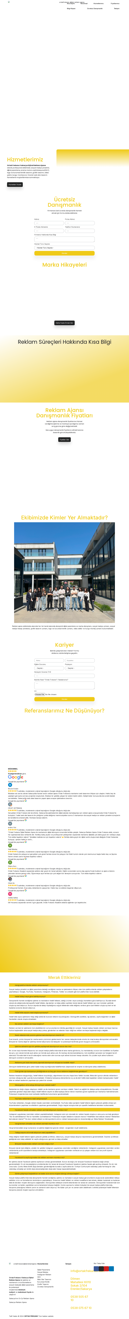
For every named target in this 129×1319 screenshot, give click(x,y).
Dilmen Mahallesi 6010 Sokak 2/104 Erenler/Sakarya (81, 1284)
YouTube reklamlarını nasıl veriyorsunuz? (31, 1099)
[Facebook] (96, 1268)
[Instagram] (101, 1268)
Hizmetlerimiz (99, 3)
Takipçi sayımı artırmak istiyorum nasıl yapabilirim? (35, 1132)
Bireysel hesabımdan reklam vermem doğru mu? (34, 1144)
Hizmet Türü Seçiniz (42, 244)
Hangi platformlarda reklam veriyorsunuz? (31, 985)
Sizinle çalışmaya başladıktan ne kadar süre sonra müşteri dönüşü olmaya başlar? (47, 1174)
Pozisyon (68, 664)
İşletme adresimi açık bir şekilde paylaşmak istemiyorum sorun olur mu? (43, 1046)
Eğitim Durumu (40, 664)
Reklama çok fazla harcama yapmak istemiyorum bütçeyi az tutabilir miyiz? (45, 1062)
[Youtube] (106, 1268)
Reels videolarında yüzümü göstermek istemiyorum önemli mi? (39, 1035)
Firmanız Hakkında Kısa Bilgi (45, 235)
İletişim (116, 8)
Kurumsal (84, 3)
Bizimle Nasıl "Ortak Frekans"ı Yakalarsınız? (51, 680)
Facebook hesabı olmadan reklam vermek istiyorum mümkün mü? (41, 1110)
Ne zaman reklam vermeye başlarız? (29, 1024)
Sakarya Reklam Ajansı (18, 1302)
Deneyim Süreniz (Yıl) (42, 672)
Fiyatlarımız (115, 3)
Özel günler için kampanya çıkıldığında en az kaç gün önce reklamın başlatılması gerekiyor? (51, 1071)
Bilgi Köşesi (71, 8)
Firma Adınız (70, 219)
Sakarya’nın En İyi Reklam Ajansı (21, 1298)
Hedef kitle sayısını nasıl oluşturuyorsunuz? (31, 1013)
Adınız (36, 219)
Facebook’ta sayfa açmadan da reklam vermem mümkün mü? (40, 1157)
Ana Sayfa (71, 3)
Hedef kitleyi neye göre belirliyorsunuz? (30, 996)
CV (35, 691)
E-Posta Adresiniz (41, 227)
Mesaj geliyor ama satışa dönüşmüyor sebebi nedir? (35, 1085)
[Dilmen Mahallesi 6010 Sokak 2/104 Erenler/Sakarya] (68, 1278)
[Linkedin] (111, 1268)
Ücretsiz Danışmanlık (94, 8)
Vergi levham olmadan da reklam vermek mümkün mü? (37, 1124)
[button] (10, 739)
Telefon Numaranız (72, 227)
